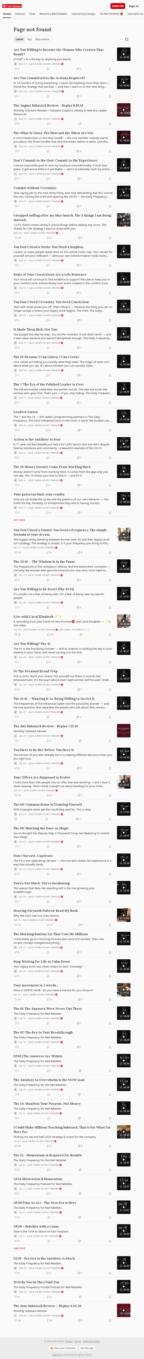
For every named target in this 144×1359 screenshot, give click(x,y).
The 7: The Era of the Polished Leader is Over (49, 384)
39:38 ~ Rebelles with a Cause (36, 1226)
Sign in (134, 6)
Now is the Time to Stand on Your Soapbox (41, 1231)
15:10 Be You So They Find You (36, 1282)
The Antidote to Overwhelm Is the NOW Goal (49, 1080)
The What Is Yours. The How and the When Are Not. (54, 133)
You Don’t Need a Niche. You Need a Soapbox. (49, 247)
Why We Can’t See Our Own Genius (36, 915)
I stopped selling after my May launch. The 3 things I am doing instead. (62, 217)
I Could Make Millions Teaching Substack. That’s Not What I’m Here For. (62, 1129)
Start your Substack (65, 1348)
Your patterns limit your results (39, 494)
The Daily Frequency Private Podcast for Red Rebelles (48, 1287)
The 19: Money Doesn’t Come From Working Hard (52, 467)
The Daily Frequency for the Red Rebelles (40, 1085)
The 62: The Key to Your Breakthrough (43, 1032)
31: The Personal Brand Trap (36, 671)
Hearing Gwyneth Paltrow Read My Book (46, 911)
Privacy (69, 1341)
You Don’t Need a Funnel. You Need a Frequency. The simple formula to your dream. (60, 532)
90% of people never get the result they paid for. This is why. (52, 809)
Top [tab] (29, 39)
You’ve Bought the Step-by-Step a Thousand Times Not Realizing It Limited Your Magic (61, 835)
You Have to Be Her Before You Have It (44, 750)
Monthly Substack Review (30, 731)
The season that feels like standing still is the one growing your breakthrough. (54, 890)
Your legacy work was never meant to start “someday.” (48, 966)
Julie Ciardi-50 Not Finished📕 (46, 64)
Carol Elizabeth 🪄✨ (76, 629)
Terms (77, 1341)
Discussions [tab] (42, 39)
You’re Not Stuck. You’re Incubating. (42, 883)
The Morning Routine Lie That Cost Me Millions (51, 934)
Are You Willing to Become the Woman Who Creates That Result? (59, 52)
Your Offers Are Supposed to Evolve (42, 777)
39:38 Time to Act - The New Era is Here (45, 1203)
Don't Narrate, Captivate (33, 856)
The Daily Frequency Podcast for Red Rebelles (43, 1184)
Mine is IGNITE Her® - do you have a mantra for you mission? (53, 990)
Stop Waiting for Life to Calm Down (42, 961)
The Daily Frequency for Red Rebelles (37, 1013)
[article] (72, 59)
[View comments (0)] (48, 69)
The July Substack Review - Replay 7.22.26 (46, 726)
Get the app (87, 1348)
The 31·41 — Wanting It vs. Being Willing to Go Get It (54, 699)
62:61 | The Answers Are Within (38, 1056)
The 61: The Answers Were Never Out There (48, 1009)
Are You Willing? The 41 (32, 644)
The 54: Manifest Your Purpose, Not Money (47, 1104)
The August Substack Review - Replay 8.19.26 (48, 105)
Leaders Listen (26, 412)
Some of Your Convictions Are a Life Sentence (50, 274)
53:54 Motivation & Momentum (38, 1179)
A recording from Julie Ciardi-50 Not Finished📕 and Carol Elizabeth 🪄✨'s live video (62, 623)
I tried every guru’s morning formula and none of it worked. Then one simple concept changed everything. (59, 941)
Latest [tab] (19, 39)
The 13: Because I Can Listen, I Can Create (46, 357)
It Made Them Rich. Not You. (36, 329)
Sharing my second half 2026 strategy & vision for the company (55, 1137)
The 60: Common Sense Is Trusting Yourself (48, 804)
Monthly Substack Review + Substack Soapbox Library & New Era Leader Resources (60, 112)
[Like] (16, 819)
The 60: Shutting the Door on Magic (41, 828)
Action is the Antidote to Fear (37, 439)
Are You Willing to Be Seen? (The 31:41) (44, 589)
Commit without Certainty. (35, 188)
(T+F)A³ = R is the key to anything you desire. (42, 59)
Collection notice (91, 1341)
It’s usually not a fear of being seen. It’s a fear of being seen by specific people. (59, 596)
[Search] (126, 39)
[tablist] (33, 39)
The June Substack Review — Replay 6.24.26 (47, 1306)
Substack (57, 1354)
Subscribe (118, 6)
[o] (124, 54)
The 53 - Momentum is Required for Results (48, 1155)
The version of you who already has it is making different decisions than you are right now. (63, 756)
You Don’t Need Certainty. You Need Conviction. (51, 302)
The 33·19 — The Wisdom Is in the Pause (44, 562)
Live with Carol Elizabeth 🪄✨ (38, 617)
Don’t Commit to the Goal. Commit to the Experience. (56, 160)
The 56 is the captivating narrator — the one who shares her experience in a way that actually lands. (62, 862)
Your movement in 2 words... (36, 985)
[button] (7, 14)
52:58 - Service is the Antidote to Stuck (44, 1258)
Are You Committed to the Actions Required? (49, 78)
